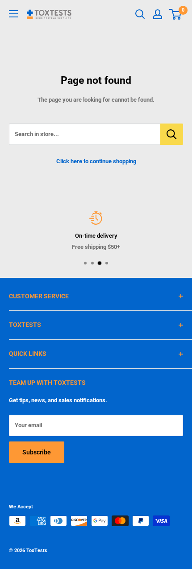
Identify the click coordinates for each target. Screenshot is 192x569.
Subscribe (36, 452)
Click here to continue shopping (96, 161)
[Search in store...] (171, 134)
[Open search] (140, 14)
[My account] (157, 14)
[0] (175, 14)
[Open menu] (13, 13)
